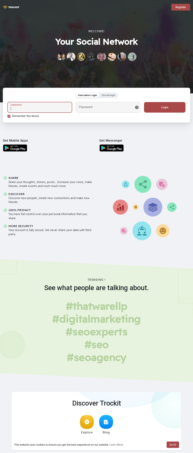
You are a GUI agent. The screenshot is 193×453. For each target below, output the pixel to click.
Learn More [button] (116, 444)
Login (164, 107)
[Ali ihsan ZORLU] (101, 56)
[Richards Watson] (81, 56)
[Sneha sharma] (122, 56)
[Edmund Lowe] (132, 56)
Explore (87, 432)
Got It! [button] (172, 444)
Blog (106, 432)
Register (180, 7)
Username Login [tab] (87, 95)
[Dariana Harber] (91, 56)
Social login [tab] (108, 95)
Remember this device (25, 115)
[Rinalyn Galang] (61, 56)
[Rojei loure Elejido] (71, 56)
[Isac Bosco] (111, 56)
